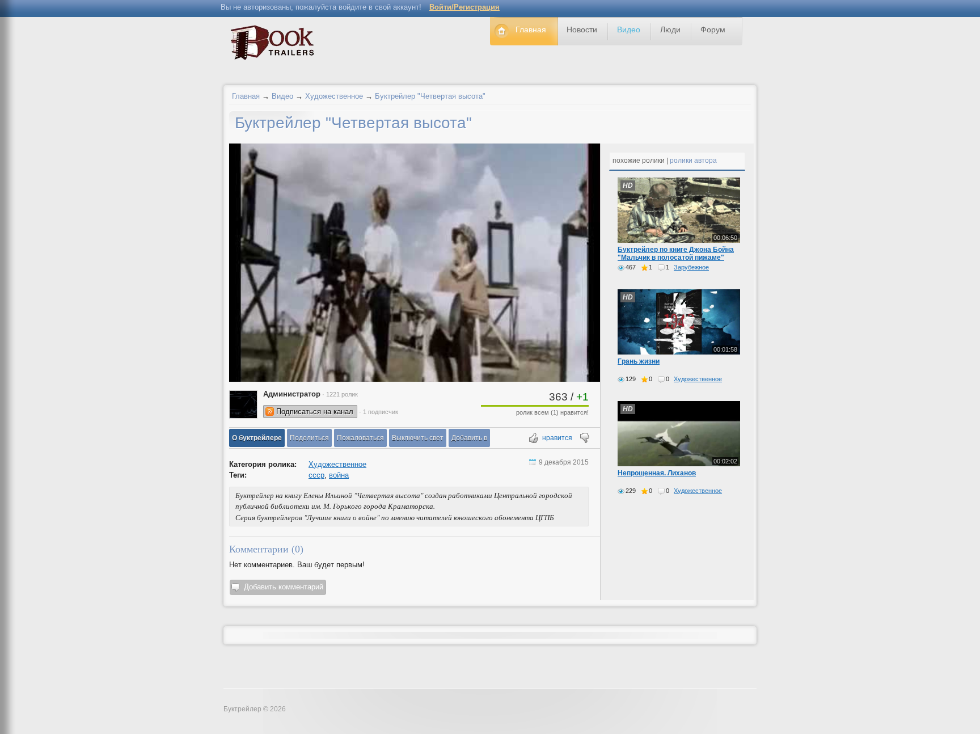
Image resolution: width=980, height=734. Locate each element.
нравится (557, 438)
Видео (282, 96)
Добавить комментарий (283, 587)
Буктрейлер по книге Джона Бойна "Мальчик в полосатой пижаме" (676, 253)
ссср (316, 475)
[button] (257, 438)
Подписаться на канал (314, 411)
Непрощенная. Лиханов (657, 473)
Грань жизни (639, 361)
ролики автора (693, 160)
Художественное (334, 96)
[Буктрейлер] (275, 45)
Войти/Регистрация (464, 7)
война (339, 475)
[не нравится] (584, 439)
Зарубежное (691, 267)
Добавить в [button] (469, 438)
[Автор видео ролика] (243, 404)
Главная (246, 96)
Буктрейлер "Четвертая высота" (430, 96)
